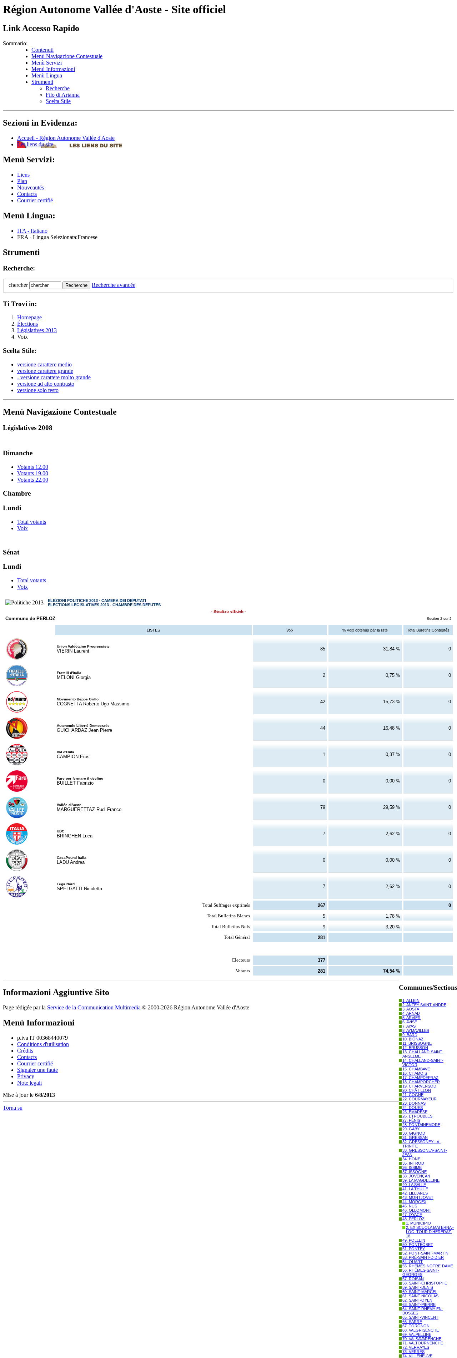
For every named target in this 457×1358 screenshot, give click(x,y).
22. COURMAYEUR (419, 1099)
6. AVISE (409, 1022)
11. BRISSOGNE (417, 1043)
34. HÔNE (411, 1159)
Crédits (25, 1051)
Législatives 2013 (37, 330)
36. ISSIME (412, 1167)
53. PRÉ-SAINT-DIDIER (423, 1257)
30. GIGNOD (413, 1133)
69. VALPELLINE (416, 1334)
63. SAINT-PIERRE (419, 1304)
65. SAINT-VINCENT (420, 1317)
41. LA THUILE (415, 1189)
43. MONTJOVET (417, 1197)
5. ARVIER (411, 1017)
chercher (18, 285)
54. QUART (412, 1262)
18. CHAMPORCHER (421, 1082)
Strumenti (42, 82)
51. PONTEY (413, 1249)
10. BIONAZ (412, 1039)
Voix (22, 528)
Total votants (31, 522)
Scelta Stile (58, 101)
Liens (23, 175)
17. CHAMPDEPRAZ (420, 1077)
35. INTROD (413, 1163)
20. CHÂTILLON (416, 1090)
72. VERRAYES (415, 1347)
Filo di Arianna (63, 95)
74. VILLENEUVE (417, 1356)
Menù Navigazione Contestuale (66, 56)
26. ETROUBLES (417, 1116)
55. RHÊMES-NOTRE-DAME (427, 1266)
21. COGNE (412, 1095)
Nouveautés (30, 187)
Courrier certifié (35, 200)
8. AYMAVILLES (415, 1030)
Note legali (29, 1083)
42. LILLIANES (415, 1193)
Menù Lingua (46, 75)
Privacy (25, 1076)
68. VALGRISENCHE (420, 1330)
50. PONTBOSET (417, 1244)
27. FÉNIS (411, 1120)
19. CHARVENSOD (419, 1086)
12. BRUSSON (415, 1047)
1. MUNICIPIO (418, 1223)
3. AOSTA (410, 1009)
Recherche (58, 88)
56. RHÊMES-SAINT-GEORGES (420, 1272)
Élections (27, 324)
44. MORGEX (414, 1202)
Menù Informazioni (53, 69)
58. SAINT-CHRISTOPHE (424, 1283)
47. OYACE (412, 1214)
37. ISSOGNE (414, 1172)
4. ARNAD (411, 1013)
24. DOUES (412, 1107)
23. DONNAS (414, 1103)
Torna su (12, 1108)
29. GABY (411, 1129)
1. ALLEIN (411, 1000)
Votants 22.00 (32, 480)
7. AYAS (409, 1026)
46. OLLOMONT (416, 1210)
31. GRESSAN (415, 1137)
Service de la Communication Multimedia (94, 1007)
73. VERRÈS (413, 1351)
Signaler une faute (37, 1070)
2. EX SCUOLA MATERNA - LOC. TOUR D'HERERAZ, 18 (430, 1231)
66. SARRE (412, 1321)
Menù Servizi (46, 63)
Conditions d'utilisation (43, 1044)
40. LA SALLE (414, 1184)
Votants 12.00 (32, 467)
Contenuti (42, 50)
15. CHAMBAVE (416, 1069)
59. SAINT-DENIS (417, 1287)
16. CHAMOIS (414, 1073)
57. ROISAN (413, 1279)
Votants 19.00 (32, 473)
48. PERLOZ (413, 1219)
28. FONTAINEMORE (421, 1125)
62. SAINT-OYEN (417, 1300)
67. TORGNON (416, 1326)
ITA (32, 231)
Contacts (27, 194)
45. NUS (409, 1206)
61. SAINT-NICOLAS (420, 1296)
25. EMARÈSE (414, 1112)
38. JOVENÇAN (416, 1176)
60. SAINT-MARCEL (419, 1291)
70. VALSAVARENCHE (421, 1339)
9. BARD (409, 1035)
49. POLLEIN (413, 1240)
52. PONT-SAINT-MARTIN (425, 1253)
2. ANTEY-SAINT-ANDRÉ (424, 1005)
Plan (22, 181)
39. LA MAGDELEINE (421, 1180)
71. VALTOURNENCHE (422, 1343)
